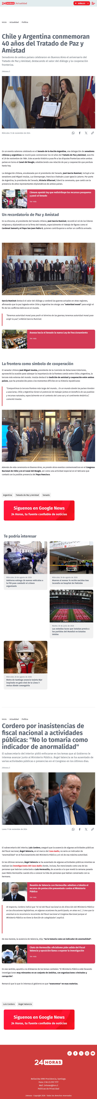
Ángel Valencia (25, 1004)
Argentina (7, 495)
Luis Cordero (9, 1004)
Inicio (4, 22)
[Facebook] (79, 133)
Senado (46, 495)
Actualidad (14, 22)
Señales (81, 3)
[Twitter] (86, 133)
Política (25, 22)
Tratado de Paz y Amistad (27, 495)
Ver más (33, 201)
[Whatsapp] (73, 133)
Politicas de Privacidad (48, 1088)
